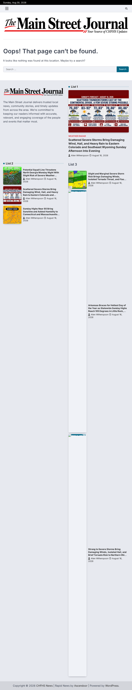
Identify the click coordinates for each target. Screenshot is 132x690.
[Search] (126, 8)
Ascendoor (80, 685)
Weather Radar (77, 136)
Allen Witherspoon (80, 155)
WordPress (111, 685)
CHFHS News (44, 685)
